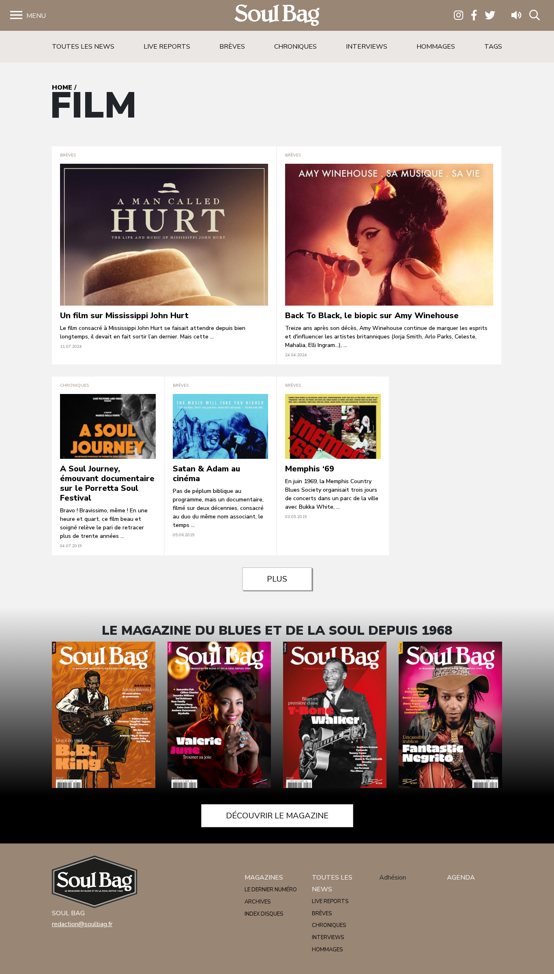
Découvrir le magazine (277, 815)
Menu (36, 15)
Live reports (167, 46)
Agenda (461, 877)
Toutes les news (83, 46)
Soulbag (277, 15)
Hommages (436, 46)
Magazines (264, 877)
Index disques (264, 914)
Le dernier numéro (271, 889)
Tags (493, 46)
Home (62, 87)
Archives (258, 901)
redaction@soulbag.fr (82, 924)
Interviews (366, 46)
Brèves (232, 46)
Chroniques (295, 46)
